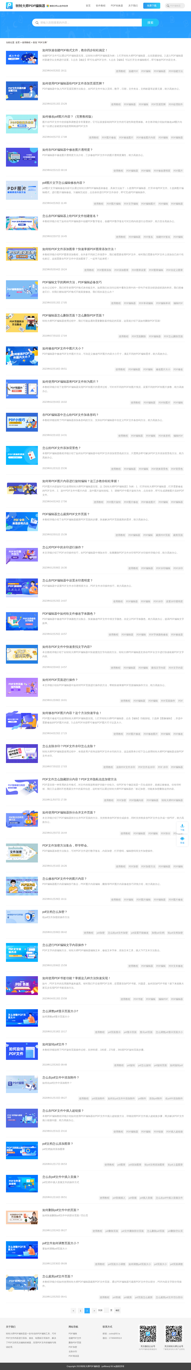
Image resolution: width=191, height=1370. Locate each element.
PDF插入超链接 (174, 1131)
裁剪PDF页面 (163, 535)
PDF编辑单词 (163, 303)
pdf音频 (133, 1198)
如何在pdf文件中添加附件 (121, 1098)
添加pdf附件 (155, 1098)
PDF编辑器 (159, 71)
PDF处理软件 (176, 104)
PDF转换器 (117, 5)
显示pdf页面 (146, 1032)
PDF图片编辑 (114, 203)
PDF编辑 (146, 71)
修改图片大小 (163, 369)
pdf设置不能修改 (139, 933)
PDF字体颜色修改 (158, 634)
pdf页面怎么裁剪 (144, 1297)
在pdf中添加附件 (174, 1098)
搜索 (150, 22)
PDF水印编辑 (163, 568)
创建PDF (133, 71)
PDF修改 (178, 369)
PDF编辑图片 (148, 203)
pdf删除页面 (111, 1231)
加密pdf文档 (158, 933)
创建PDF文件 (75, 1338)
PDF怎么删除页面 (173, 336)
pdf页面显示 (114, 1032)
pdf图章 (121, 1164)
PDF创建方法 (176, 71)
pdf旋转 (131, 1065)
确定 (118, 1310)
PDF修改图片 (126, 137)
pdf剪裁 (117, 1297)
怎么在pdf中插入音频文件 (169, 1198)
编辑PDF (178, 303)
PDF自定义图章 (174, 270)
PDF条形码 (164, 435)
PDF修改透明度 (162, 170)
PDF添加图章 (121, 270)
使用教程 (26, 42)
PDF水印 (178, 568)
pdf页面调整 (176, 1264)
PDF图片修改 (109, 137)
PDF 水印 (163, 767)
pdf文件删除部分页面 (132, 1231)
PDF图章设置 (139, 270)
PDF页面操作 (168, 700)
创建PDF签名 (163, 237)
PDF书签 (138, 999)
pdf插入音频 (146, 1198)
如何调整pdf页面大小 (140, 1264)
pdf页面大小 (160, 1264)
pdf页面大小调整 (116, 1264)
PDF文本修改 (176, 966)
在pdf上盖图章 (175, 1164)
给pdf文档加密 (175, 933)
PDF (180, 700)
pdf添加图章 (135, 1164)
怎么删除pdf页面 (155, 1231)
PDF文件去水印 (146, 767)
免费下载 (152, 5)
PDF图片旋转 (114, 502)
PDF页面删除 (139, 336)
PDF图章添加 (104, 270)
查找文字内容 (158, 667)
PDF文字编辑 (131, 203)
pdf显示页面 (130, 1032)
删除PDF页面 (75, 1342)
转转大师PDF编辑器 (172, 800)
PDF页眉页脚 (158, 104)
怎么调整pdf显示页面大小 (169, 1032)
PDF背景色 (177, 469)
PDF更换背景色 (159, 469)
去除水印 (73, 1351)
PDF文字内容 (176, 667)
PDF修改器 (177, 634)
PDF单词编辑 (146, 303)
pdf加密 (101, 933)
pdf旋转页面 (160, 1065)
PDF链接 (158, 1131)
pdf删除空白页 (175, 1231)
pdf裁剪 (128, 1297)
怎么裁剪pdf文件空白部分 (169, 1297)
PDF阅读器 (74, 1356)
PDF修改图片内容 (146, 137)
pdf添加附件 (98, 1098)
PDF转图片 (164, 402)
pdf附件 (142, 1098)
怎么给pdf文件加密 (118, 933)
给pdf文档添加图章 (154, 1164)
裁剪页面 (178, 535)
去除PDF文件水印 (125, 767)
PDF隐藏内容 (136, 800)
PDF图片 (178, 170)
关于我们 (133, 5)
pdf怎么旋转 (144, 1065)
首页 (18, 42)
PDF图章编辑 (156, 270)
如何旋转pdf (176, 1065)
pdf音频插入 (119, 1198)
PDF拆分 (165, 833)
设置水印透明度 (174, 601)
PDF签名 (148, 237)
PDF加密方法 (148, 866)
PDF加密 (121, 800)
